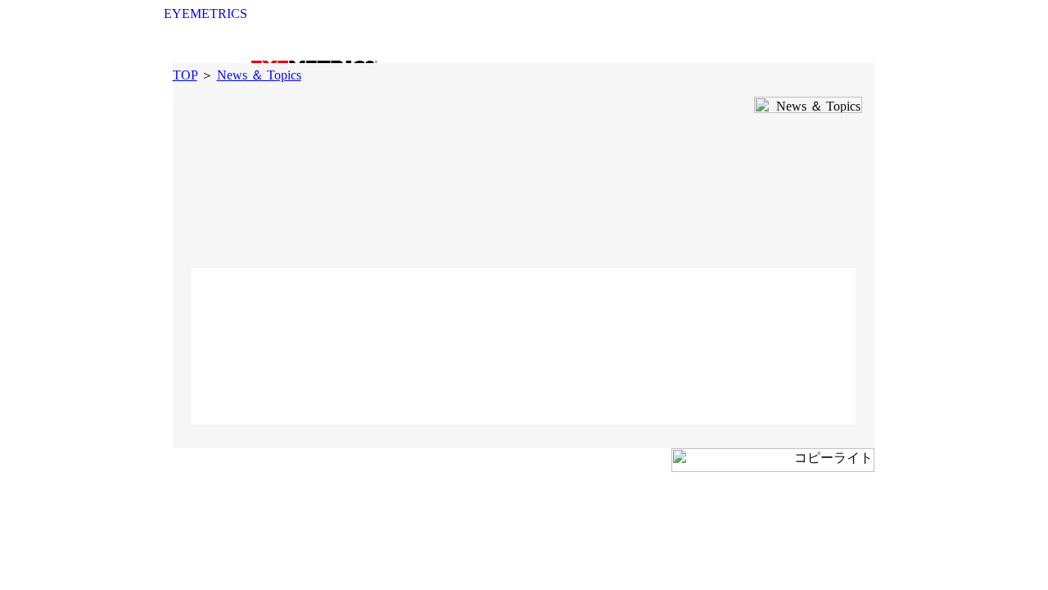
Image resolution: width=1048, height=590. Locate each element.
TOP (185, 75)
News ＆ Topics (259, 75)
